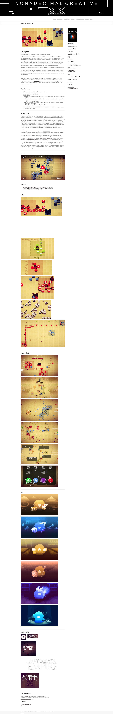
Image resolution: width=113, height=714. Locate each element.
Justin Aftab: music (71, 71)
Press (91, 19)
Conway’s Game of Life (30, 56)
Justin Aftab (23, 699)
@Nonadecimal (27, 696)
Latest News (59, 19)
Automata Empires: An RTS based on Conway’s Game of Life (35, 187)
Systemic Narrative (80, 19)
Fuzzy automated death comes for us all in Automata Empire (35, 188)
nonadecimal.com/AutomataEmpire (75, 76)
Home (54, 19)
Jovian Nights (66, 19)
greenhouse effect (32, 139)
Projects (87, 19)
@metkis (29, 697)
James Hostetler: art (72, 70)
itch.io (69, 57)
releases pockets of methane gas (45, 138)
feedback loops (37, 81)
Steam (69, 56)
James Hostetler (24, 697)
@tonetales (28, 699)
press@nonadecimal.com (26, 704)
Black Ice (72, 19)
